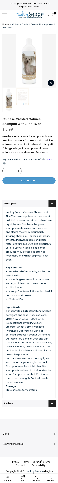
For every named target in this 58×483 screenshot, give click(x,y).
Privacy (15, 461)
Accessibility (38, 465)
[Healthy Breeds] (30, 15)
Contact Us (22, 465)
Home (5, 24)
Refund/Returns (41, 461)
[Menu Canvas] (8, 15)
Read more (41, 152)
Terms (25, 461)
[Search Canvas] (47, 15)
